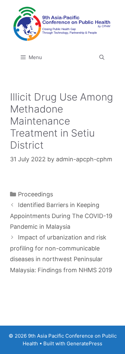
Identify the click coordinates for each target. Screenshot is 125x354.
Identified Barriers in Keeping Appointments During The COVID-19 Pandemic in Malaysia (61, 215)
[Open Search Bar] (102, 57)
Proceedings (35, 194)
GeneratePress (84, 343)
